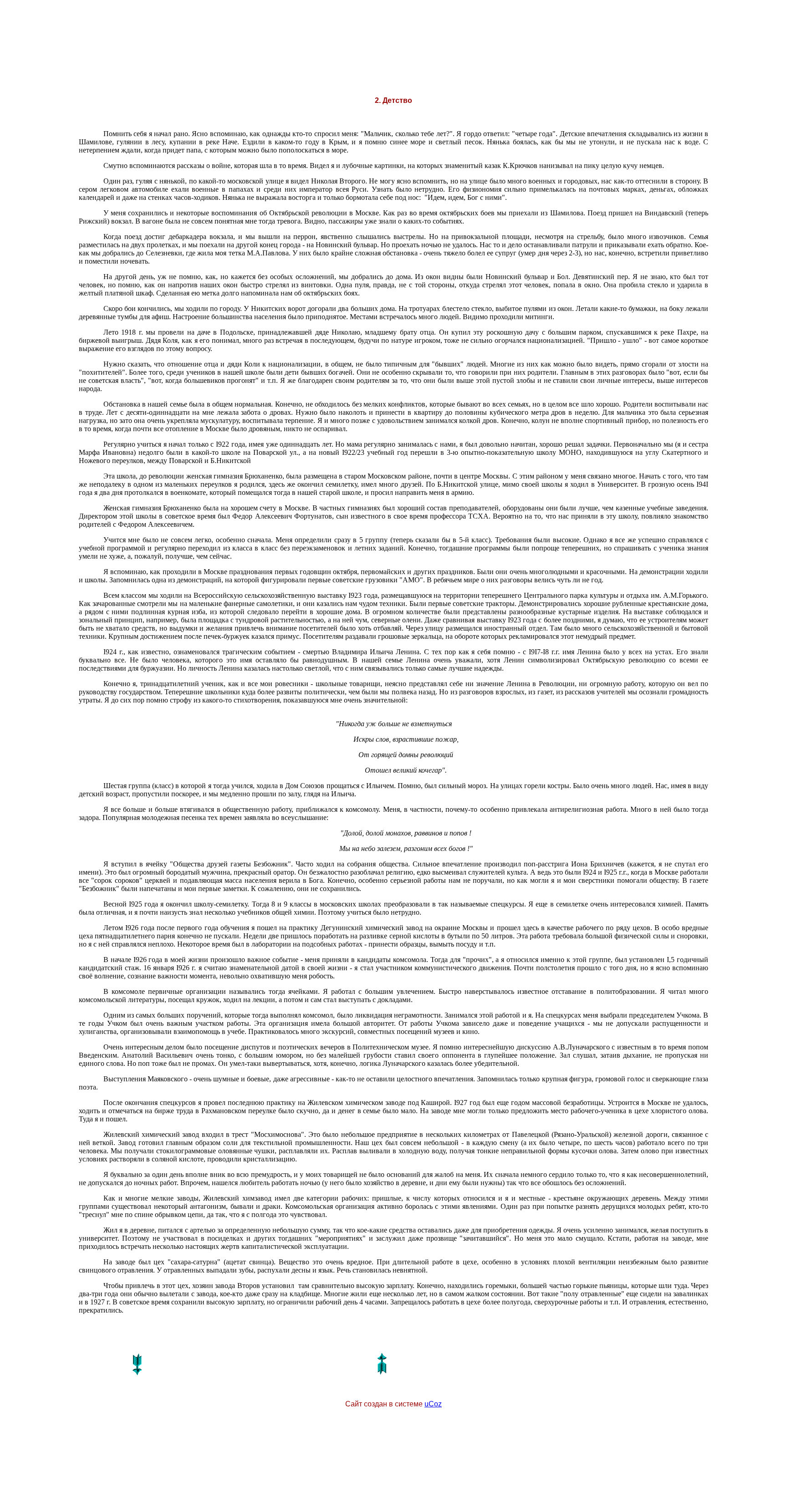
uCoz (433, 1404)
